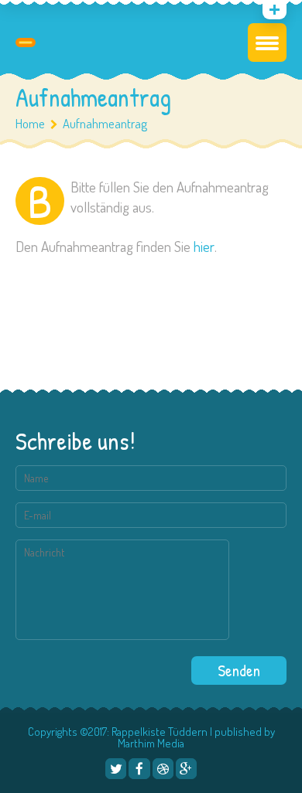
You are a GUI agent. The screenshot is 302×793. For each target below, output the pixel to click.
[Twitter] (115, 768)
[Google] (186, 768)
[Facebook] (139, 768)
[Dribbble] (163, 768)
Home (30, 123)
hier (204, 246)
